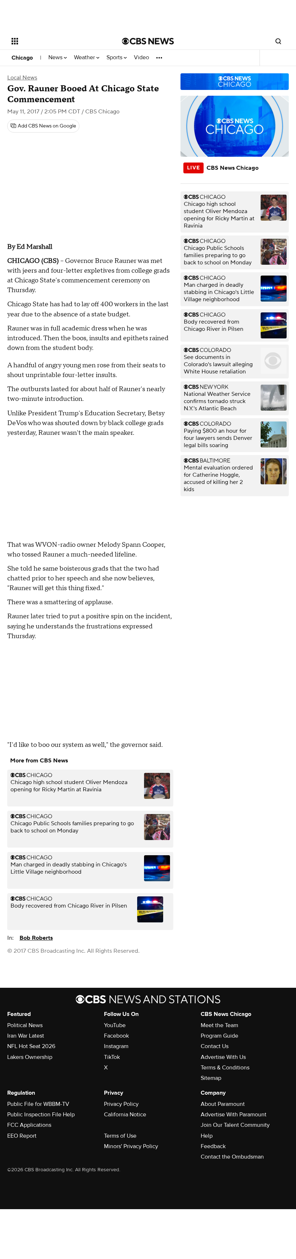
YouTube (115, 1025)
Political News (25, 1025)
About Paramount (223, 1104)
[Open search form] (278, 41)
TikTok (112, 1057)
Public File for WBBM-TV (38, 1104)
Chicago (22, 57)
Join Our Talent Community (235, 1125)
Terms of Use (120, 1136)
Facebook (116, 1036)
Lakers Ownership (29, 1057)
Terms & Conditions (225, 1067)
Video (141, 57)
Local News (22, 78)
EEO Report (21, 1136)
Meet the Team (219, 1025)
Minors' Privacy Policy (131, 1146)
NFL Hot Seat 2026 (31, 1046)
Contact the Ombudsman (232, 1157)
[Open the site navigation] (57, 41)
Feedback (213, 1146)
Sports (115, 57)
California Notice (125, 1114)
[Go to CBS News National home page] (148, 41)
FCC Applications (29, 1125)
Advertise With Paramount (233, 1114)
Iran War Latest (25, 1036)
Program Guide (219, 1036)
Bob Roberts (36, 938)
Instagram (116, 1046)
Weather (85, 57)
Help (207, 1136)
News (56, 57)
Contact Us (214, 1046)
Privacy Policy (121, 1104)
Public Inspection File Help (41, 1114)
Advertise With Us (223, 1057)
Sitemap (211, 1078)
